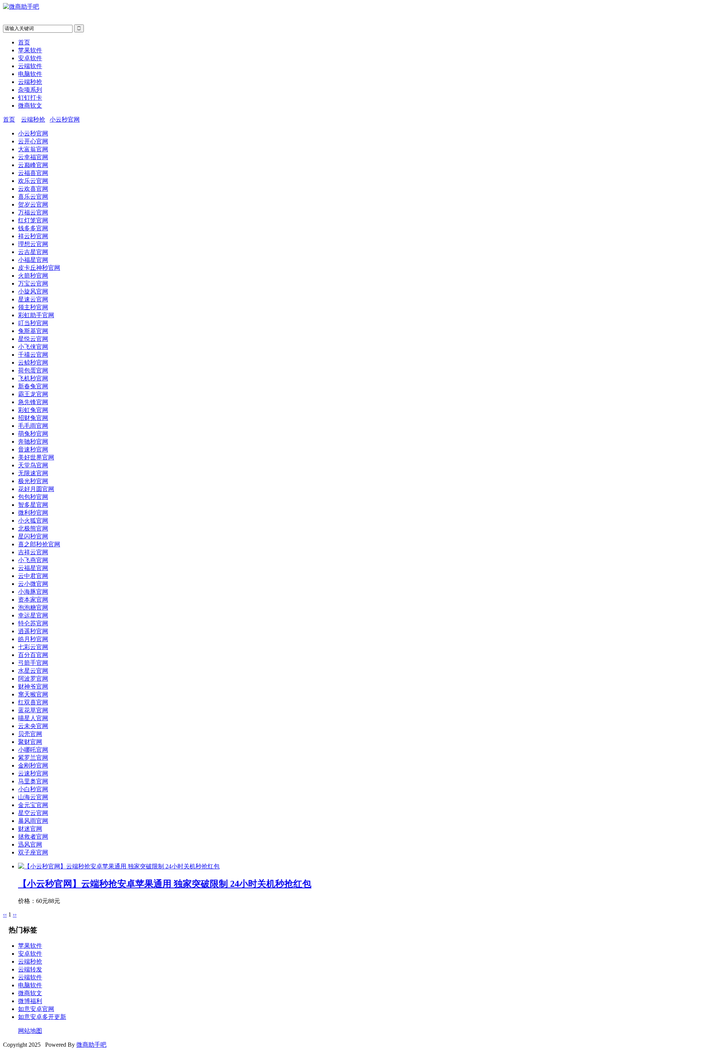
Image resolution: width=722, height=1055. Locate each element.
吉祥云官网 (33, 552)
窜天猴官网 (33, 694)
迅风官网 (30, 844)
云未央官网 (33, 726)
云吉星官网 (33, 252)
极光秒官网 (33, 481)
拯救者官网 (33, 836)
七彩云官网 (33, 647)
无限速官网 (33, 473)
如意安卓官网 (36, 1009)
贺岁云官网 (33, 204)
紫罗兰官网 (33, 757)
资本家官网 (33, 599)
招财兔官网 (33, 418)
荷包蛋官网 (33, 370)
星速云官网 (33, 299)
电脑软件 (30, 74)
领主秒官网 (33, 307)
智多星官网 (33, 505)
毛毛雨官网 (33, 426)
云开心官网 (33, 141)
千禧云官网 (33, 354)
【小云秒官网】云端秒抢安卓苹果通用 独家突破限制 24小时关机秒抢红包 (164, 884)
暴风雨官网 (33, 821)
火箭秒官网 (33, 275)
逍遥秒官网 (33, 631)
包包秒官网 (33, 497)
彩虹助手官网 (36, 315)
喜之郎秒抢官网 (39, 544)
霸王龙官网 (33, 394)
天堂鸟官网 (33, 465)
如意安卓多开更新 (42, 1017)
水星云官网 (33, 670)
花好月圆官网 (36, 489)
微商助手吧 (91, 1044)
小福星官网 (33, 260)
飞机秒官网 (33, 378)
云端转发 (30, 969)
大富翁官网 (33, 149)
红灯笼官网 (33, 220)
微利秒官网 (33, 512)
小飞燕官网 (33, 560)
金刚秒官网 (33, 765)
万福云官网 (33, 212)
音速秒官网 (33, 449)
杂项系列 (30, 90)
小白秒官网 (33, 789)
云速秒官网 (33, 773)
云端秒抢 (30, 82)
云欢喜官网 (33, 188)
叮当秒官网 (33, 323)
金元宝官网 (33, 805)
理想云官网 (33, 244)
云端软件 (30, 66)
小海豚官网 (33, 591)
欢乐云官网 (33, 181)
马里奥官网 (33, 781)
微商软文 (30, 105)
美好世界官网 (36, 457)
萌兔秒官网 (33, 433)
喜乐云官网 (33, 196)
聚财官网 (30, 742)
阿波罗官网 (33, 678)
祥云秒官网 (33, 236)
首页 (24, 42)
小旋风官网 (33, 291)
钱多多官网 (33, 228)
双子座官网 (33, 852)
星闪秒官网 (33, 536)
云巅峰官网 (33, 165)
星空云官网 (33, 813)
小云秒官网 (65, 119)
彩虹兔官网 (33, 410)
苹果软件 (30, 50)
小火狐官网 (33, 520)
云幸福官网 (33, 157)
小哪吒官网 (33, 749)
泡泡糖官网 (33, 607)
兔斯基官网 (33, 331)
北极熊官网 (33, 528)
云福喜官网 (33, 173)
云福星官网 (33, 568)
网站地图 (30, 1031)
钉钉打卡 (30, 97)
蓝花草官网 (33, 710)
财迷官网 (30, 828)
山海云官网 (33, 797)
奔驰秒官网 (33, 441)
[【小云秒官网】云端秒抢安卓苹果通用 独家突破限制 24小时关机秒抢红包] (119, 866)
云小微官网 (33, 584)
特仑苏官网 (33, 623)
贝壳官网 (30, 734)
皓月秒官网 (33, 639)
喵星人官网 (33, 718)
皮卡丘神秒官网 (39, 268)
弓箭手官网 (33, 663)
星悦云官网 (33, 339)
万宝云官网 (33, 283)
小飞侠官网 (33, 347)
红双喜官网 (33, 702)
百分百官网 (33, 655)
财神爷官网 (33, 686)
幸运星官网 (33, 615)
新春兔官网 (33, 386)
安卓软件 (30, 58)
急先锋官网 (33, 402)
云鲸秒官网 (33, 362)
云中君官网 (33, 576)
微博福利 (30, 1001)
